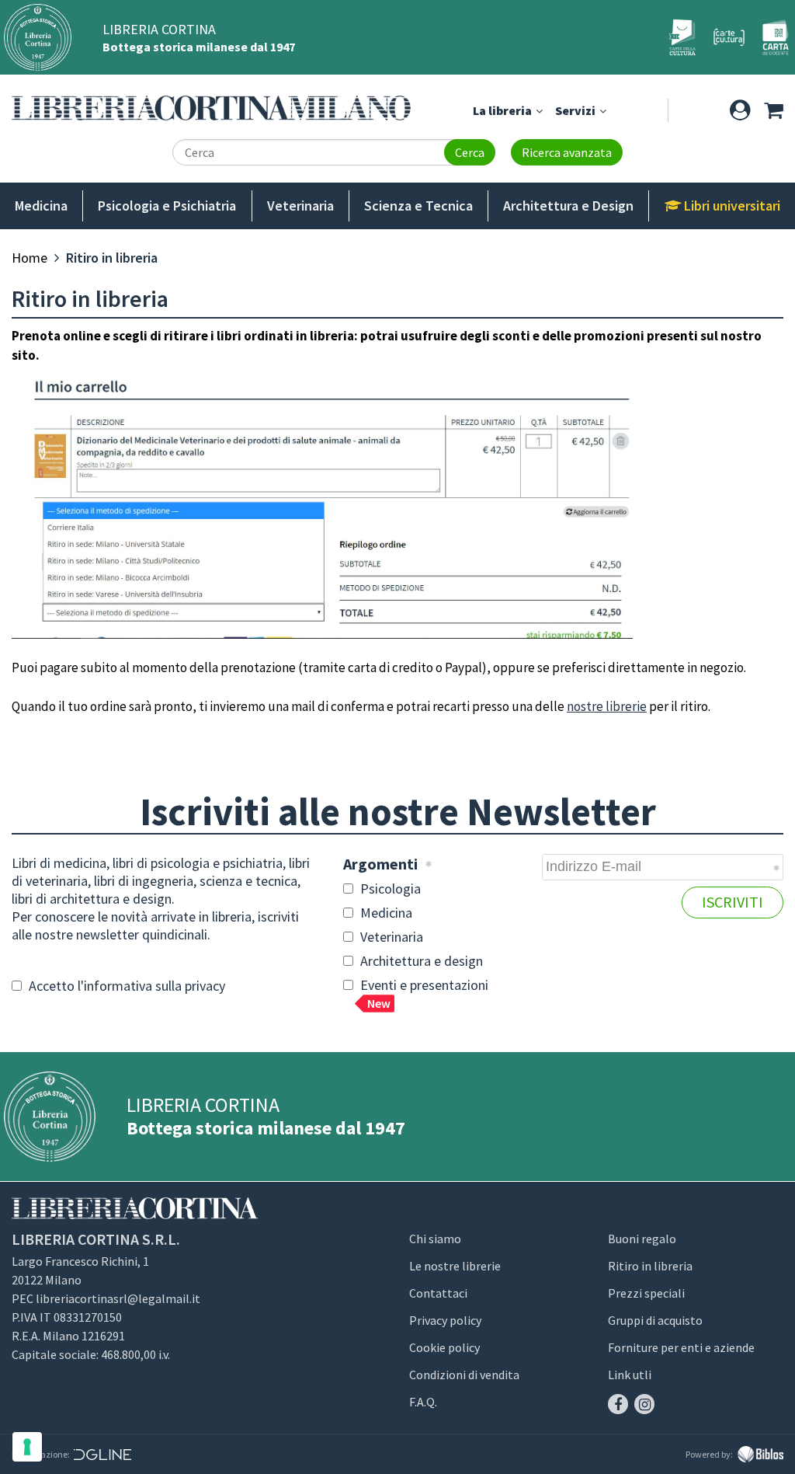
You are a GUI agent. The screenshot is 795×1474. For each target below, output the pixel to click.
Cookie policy (444, 1347)
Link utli (629, 1374)
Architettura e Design (568, 205)
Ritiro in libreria (650, 1266)
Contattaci (438, 1293)
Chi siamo (435, 1238)
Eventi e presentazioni (422, 993)
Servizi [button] (576, 110)
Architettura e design (420, 961)
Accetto (125, 986)
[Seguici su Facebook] (618, 1404)
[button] (740, 109)
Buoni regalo (642, 1238)
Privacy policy (445, 1320)
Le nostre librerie (455, 1266)
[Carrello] (772, 109)
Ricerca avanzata (567, 152)
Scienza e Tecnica (418, 205)
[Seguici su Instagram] (644, 1404)
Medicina (41, 205)
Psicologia (389, 888)
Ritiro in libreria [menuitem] (112, 258)
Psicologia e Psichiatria (167, 205)
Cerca (469, 152)
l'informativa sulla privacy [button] (151, 986)
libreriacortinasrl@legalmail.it (118, 1298)
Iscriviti (732, 901)
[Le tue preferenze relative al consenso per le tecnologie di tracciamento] (27, 1447)
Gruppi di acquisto (655, 1320)
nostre (585, 706)
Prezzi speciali (646, 1293)
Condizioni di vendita (464, 1374)
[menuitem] (29, 258)
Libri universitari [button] (730, 205)
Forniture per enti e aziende (681, 1347)
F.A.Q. (423, 1402)
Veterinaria (300, 205)
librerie (625, 706)
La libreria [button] (503, 110)
